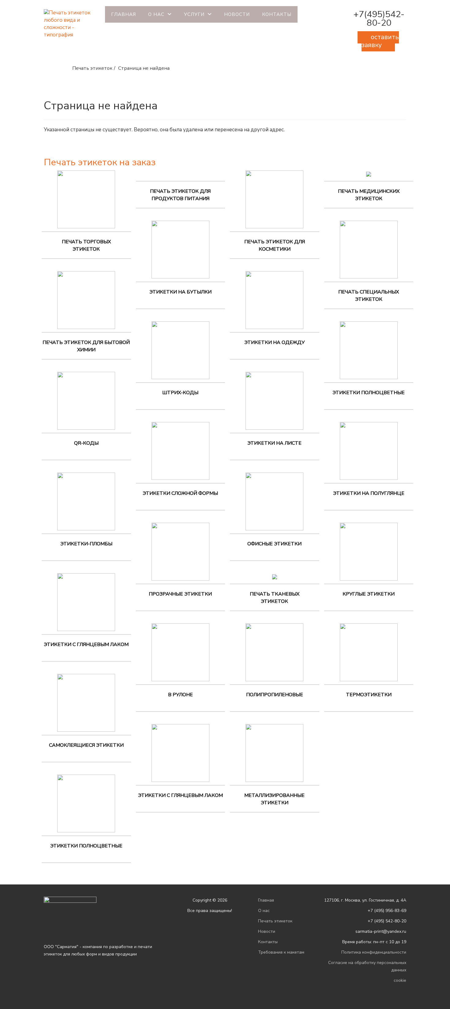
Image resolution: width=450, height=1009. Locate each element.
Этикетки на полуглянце (368, 493)
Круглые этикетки (369, 594)
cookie (400, 980)
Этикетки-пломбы (86, 543)
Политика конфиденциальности (373, 952)
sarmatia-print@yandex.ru (380, 931)
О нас (156, 14)
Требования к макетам (281, 952)
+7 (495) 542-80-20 (387, 921)
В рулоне (180, 694)
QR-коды (86, 443)
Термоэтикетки (369, 694)
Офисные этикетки (274, 543)
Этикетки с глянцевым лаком (86, 644)
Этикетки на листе (274, 443)
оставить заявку (380, 41)
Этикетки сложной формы (180, 493)
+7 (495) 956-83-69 (387, 911)
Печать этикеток (275, 921)
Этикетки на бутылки (180, 292)
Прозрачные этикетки (180, 594)
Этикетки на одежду (274, 342)
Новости (237, 14)
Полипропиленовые (274, 694)
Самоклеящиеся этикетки (86, 745)
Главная (123, 14)
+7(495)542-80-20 (378, 18)
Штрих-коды (180, 392)
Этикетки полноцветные (86, 846)
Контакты (276, 14)
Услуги (194, 14)
